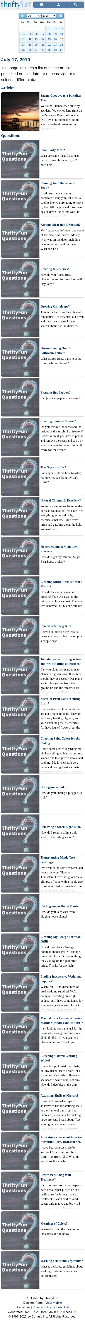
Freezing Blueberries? (55, 269)
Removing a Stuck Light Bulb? (61, 827)
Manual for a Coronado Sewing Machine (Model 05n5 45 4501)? (62, 1020)
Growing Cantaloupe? (55, 306)
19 (30, 44)
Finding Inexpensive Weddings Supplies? (61, 979)
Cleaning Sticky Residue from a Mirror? (61, 584)
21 (43, 44)
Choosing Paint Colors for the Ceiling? (60, 741)
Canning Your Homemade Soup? (58, 185)
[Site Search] (75, 5)
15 (49, 39)
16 (55, 39)
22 (49, 44)
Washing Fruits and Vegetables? (62, 1261)
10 (61, 34)
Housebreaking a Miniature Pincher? (59, 549)
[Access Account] (58, 5)
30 (55, 50)
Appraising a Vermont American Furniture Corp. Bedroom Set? (62, 1139)
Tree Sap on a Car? (53, 467)
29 (49, 50)
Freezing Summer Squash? (58, 421)
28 (43, 50)
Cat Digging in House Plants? (60, 906)
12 (30, 39)
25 (23, 50)
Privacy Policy (42, 1307)
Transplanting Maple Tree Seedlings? (58, 860)
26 (30, 50)
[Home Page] (16, 2)
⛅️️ (75, 1312)
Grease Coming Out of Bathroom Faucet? (55, 351)
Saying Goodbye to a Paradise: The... (61, 98)
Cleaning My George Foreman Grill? (61, 939)
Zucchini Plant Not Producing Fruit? (60, 701)
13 (36, 39)
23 (55, 44)
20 (36, 44)
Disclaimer (23, 1307)
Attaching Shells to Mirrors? (59, 1095)
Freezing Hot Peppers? (56, 392)
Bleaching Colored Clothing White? (59, 1058)
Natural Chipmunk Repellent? (61, 500)
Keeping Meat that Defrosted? (60, 224)
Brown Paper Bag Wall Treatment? (56, 1177)
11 (23, 39)
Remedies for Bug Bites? (57, 626)
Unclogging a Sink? (53, 787)
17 (61, 39)
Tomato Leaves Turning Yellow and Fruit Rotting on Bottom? (61, 661)
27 (36, 50)
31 (61, 50)
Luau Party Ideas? (53, 150)
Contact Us (62, 1307)
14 (43, 39)
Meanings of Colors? (54, 1223)
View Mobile (53, 1302)
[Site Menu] (41, 5)
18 (23, 44)
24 (61, 44)
